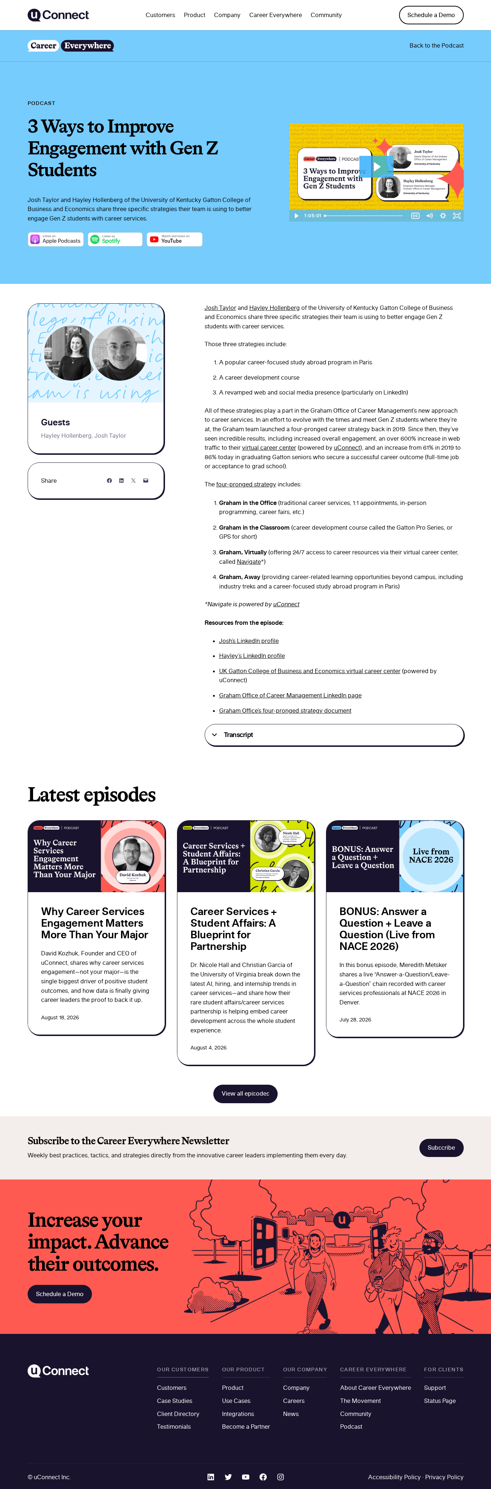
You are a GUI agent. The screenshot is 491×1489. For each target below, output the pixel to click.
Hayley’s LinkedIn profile (252, 655)
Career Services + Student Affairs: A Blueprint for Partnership (233, 928)
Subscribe (441, 1147)
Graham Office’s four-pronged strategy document (285, 710)
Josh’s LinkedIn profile (249, 640)
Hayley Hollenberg (274, 307)
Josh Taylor (220, 307)
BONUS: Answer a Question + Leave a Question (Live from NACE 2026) (387, 928)
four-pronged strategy (246, 484)
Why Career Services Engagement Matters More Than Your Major (94, 922)
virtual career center (269, 447)
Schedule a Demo (431, 15)
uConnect (347, 447)
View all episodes (245, 1093)
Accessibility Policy (394, 1477)
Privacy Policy (444, 1477)
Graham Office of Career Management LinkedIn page (290, 695)
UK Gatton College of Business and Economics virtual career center (310, 671)
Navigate (249, 561)
